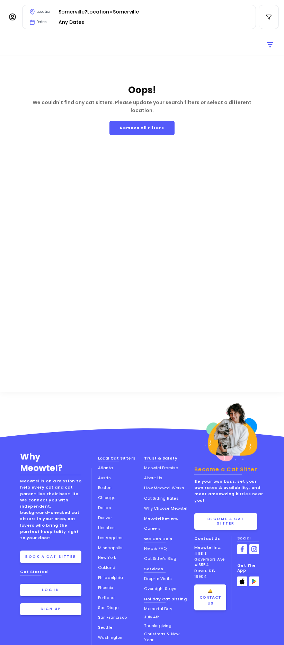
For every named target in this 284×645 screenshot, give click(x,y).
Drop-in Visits (158, 578)
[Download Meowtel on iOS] (242, 581)
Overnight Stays (160, 588)
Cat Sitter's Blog (160, 558)
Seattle (105, 627)
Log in (51, 590)
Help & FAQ (155, 548)
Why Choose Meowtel (165, 508)
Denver (105, 517)
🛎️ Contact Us (210, 597)
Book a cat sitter (50, 556)
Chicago (106, 497)
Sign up (51, 609)
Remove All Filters (142, 127)
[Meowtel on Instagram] (254, 549)
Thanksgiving (157, 625)
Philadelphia (110, 577)
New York (107, 557)
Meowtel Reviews (161, 518)
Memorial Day (158, 608)
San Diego (108, 607)
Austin (104, 478)
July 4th (152, 617)
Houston (106, 527)
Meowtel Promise (161, 468)
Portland (106, 597)
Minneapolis (110, 548)
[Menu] (12, 17)
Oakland (106, 567)
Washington (110, 637)
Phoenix (105, 587)
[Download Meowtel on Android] (254, 581)
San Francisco (112, 617)
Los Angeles (110, 537)
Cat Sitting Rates (161, 498)
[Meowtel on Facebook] (242, 549)
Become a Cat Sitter (226, 521)
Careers (152, 528)
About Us (153, 478)
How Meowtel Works (164, 488)
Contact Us (207, 538)
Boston (105, 487)
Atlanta (105, 468)
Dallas (104, 507)
